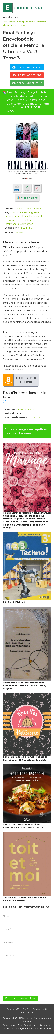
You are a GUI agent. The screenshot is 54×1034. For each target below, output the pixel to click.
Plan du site (27, 1012)
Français (19, 232)
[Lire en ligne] (27, 197)
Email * (7, 929)
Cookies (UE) (13, 1009)
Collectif (18, 208)
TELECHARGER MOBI (29, 67)
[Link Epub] (27, 188)
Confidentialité (40, 1009)
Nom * (6, 916)
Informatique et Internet (19, 223)
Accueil (6, 17)
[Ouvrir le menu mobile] (49, 8)
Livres (16, 17)
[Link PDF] (37, 188)
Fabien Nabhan (33, 208)
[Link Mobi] (17, 188)
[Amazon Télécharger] (21, 380)
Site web (8, 942)
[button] (27, 397)
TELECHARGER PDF (30, 75)
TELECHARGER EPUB (29, 83)
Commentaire (12, 955)
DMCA (26, 1009)
